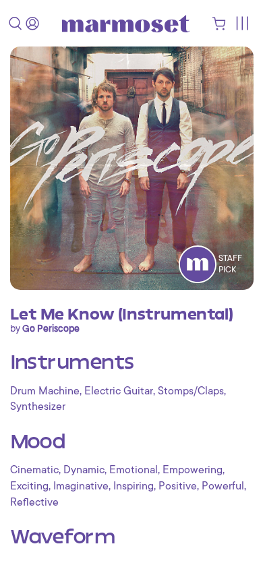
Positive (177, 486)
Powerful (223, 486)
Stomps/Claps (191, 391)
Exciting (29, 486)
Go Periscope (51, 328)
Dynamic (84, 470)
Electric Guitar (118, 391)
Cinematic (34, 470)
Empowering (193, 470)
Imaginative (81, 486)
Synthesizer (37, 406)
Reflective (34, 502)
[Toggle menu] (241, 23)
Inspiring (133, 486)
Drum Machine (45, 391)
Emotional (133, 470)
